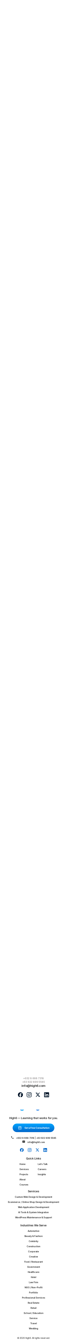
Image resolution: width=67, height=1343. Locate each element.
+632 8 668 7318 (33, 1078)
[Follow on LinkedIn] (46, 1094)
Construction (33, 1246)
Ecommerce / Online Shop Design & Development (33, 1202)
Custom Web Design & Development (33, 1197)
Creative (33, 1256)
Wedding (33, 1328)
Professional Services (33, 1297)
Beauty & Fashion (33, 1236)
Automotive (33, 1231)
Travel (33, 1323)
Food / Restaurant (33, 1261)
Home (22, 1164)
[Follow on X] (37, 1094)
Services (24, 1169)
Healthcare (33, 1272)
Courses (23, 1184)
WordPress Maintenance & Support (33, 1217)
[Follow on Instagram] (29, 1094)
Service (33, 1318)
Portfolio (33, 1292)
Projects (23, 1174)
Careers (42, 1169)
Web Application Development (33, 1207)
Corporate (33, 1251)
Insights (42, 1174)
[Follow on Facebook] (20, 1094)
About (22, 1179)
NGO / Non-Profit (33, 1287)
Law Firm (33, 1282)
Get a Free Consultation (36, 1128)
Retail (33, 1308)
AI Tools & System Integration (33, 1212)
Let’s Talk (43, 1164)
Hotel (33, 1277)
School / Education (33, 1313)
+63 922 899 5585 (33, 1081)
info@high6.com (36, 1142)
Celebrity (33, 1241)
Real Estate (33, 1302)
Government (33, 1267)
